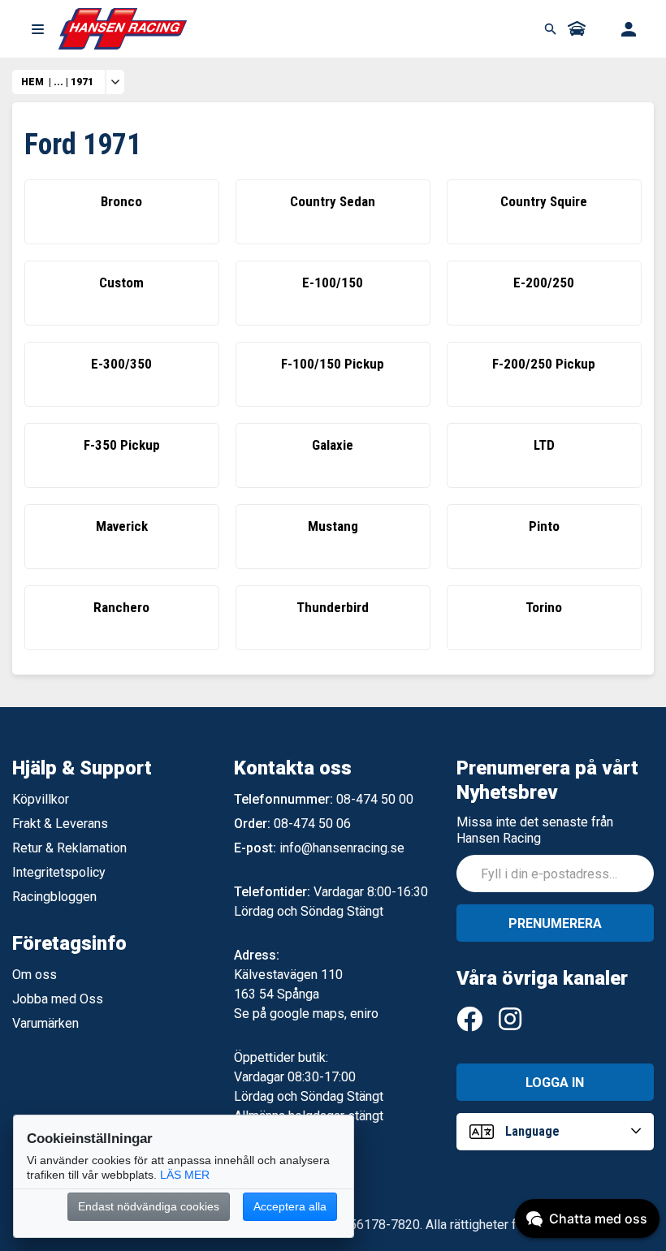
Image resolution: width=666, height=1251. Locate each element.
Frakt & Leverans (60, 823)
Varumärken (45, 1023)
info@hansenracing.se (341, 848)
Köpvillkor (40, 799)
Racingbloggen (54, 896)
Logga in (554, 1082)
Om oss (34, 974)
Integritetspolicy (59, 872)
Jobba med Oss (57, 999)
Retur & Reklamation (69, 848)
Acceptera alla (290, 1206)
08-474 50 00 (374, 799)
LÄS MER (185, 1174)
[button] (37, 29)
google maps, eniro (324, 1013)
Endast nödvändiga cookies (148, 1206)
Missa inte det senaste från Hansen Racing (534, 830)
